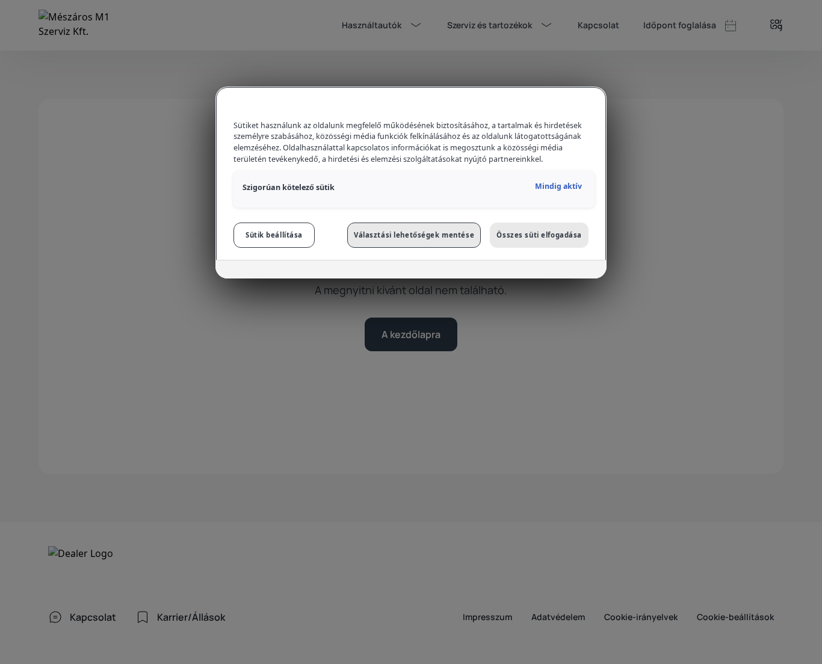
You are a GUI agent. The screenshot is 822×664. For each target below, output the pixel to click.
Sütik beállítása (274, 234)
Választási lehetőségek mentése (414, 234)
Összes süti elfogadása (539, 234)
